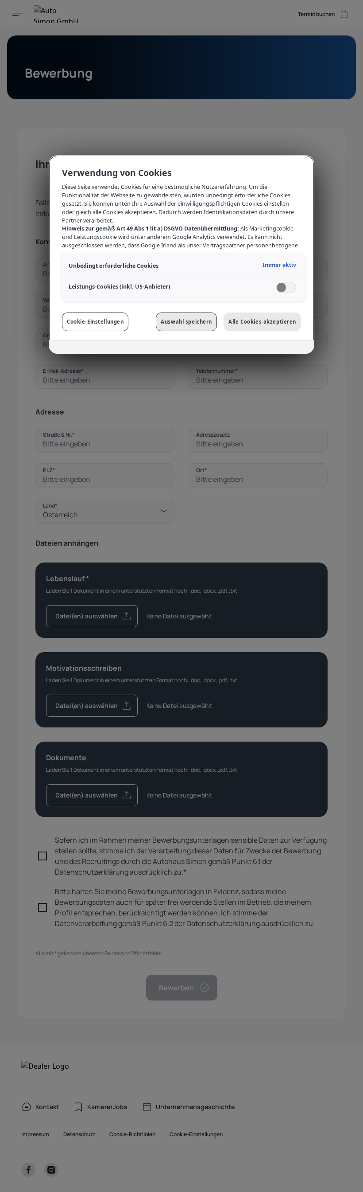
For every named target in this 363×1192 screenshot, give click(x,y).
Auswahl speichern (186, 321)
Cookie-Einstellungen (95, 321)
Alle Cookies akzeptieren (262, 321)
